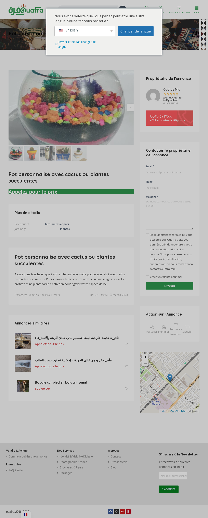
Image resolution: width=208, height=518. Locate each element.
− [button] (145, 363)
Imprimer (163, 331)
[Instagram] (116, 511)
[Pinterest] (128, 511)
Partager (151, 331)
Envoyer (169, 285)
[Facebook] (110, 511)
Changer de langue (135, 31)
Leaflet (163, 411)
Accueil (13, 39)
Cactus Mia (171, 89)
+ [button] (145, 357)
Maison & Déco (29, 39)
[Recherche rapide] (195, 34)
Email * (150, 166)
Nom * (150, 181)
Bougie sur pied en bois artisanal (61, 382)
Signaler (187, 331)
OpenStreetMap (178, 411)
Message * (152, 197)
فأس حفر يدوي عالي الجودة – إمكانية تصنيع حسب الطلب (73, 360)
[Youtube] (122, 511)
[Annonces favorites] (126, 344)
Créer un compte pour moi (166, 277)
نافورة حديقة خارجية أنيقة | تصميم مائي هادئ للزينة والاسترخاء (77, 338)
